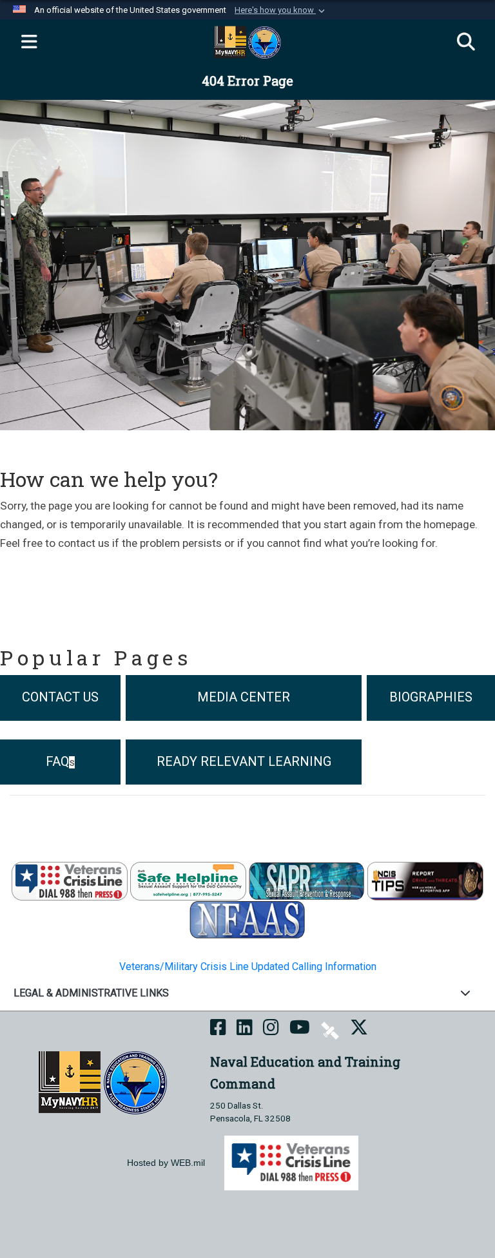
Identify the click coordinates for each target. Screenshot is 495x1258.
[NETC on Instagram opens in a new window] (271, 1029)
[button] (281, 10)
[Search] (466, 42)
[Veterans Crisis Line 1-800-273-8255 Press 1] (70, 880)
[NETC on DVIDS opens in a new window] (330, 1029)
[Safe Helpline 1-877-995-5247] (188, 880)
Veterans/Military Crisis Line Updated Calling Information (247, 966)
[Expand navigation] (29, 42)
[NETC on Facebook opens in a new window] (218, 1029)
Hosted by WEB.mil (166, 1163)
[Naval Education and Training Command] (102, 1082)
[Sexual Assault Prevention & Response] (307, 880)
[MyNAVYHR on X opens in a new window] (359, 1029)
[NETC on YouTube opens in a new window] (299, 1029)
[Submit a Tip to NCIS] (425, 880)
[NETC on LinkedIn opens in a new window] (245, 1029)
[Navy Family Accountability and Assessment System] (247, 919)
